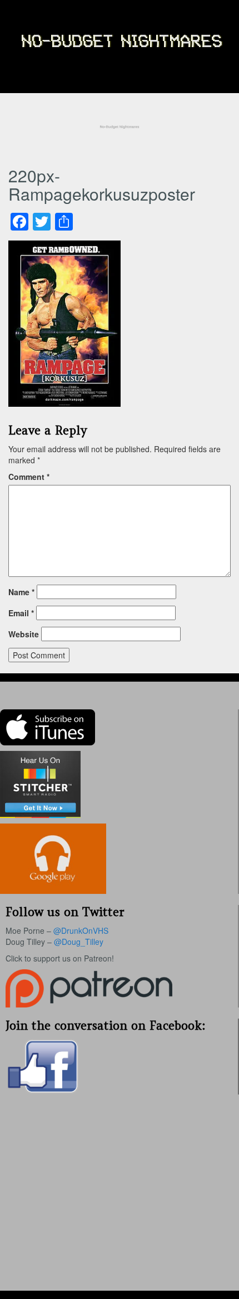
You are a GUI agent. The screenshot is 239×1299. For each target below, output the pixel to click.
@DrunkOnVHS (80, 930)
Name (21, 591)
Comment (28, 476)
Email (21, 612)
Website (23, 634)
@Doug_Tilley (78, 941)
